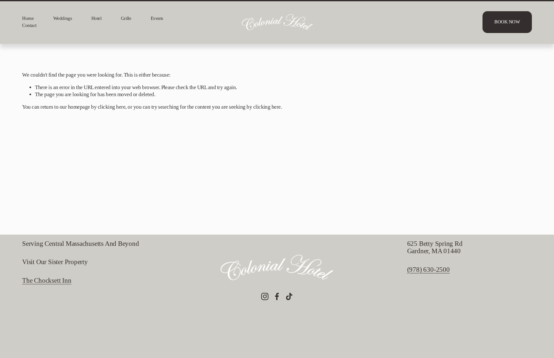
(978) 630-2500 (428, 269)
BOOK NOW (507, 21)
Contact (29, 25)
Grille (126, 18)
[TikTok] (289, 296)
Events (157, 18)
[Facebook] (277, 296)
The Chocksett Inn (46, 280)
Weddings (62, 18)
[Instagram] (265, 296)
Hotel (96, 18)
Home (28, 18)
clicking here (111, 107)
